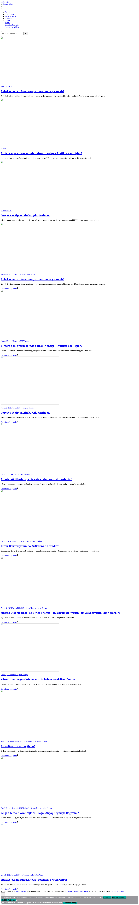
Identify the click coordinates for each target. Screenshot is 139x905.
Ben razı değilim (118, 897)
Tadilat (7, 23)
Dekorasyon (9, 14)
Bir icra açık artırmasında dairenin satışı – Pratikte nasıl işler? (41, 153)
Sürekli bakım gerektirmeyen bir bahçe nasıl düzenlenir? (38, 679)
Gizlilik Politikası (117, 891)
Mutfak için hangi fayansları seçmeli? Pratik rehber (34, 879)
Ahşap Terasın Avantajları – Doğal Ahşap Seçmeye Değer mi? (40, 813)
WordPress (84, 891)
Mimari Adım (21, 891)
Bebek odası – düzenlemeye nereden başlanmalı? (32, 91)
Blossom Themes (72, 891)
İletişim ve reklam (12, 27)
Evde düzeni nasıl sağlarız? (18, 746)
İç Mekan (8, 18)
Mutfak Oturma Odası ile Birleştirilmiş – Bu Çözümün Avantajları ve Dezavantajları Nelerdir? (60, 612)
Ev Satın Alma (10, 16)
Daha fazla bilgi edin (9, 289)
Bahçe (7, 12)
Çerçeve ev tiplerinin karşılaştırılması (25, 215)
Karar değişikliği (69, 903)
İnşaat (7, 21)
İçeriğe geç (5, 2)
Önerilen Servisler (12, 25)
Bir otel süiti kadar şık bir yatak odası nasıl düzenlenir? (36, 479)
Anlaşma (107, 897)
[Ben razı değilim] (17, 900)
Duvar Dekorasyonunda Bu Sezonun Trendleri (30, 546)
